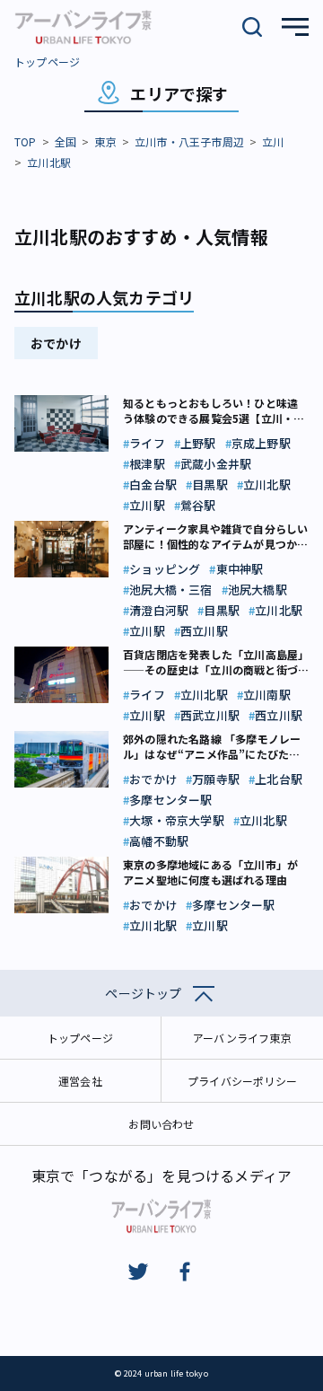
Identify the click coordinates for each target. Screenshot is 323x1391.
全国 (65, 141)
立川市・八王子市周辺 (189, 141)
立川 (273, 141)
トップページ (47, 61)
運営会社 (80, 1080)
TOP (25, 141)
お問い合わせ (161, 1123)
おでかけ (56, 343)
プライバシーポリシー (242, 1080)
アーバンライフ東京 (242, 1037)
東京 (105, 141)
